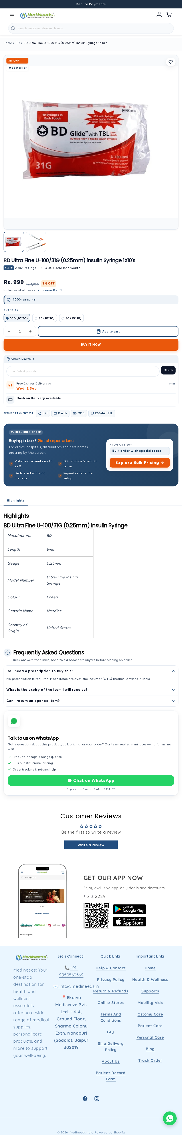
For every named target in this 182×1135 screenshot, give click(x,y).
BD (18, 43)
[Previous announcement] (9, 4)
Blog (150, 1048)
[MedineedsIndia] (37, 15)
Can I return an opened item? (33, 701)
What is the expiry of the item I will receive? (47, 690)
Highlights (15, 500)
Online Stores (111, 1002)
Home (8, 43)
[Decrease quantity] (9, 331)
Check (168, 370)
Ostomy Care (150, 1014)
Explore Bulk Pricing (137, 462)
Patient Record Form (110, 1075)
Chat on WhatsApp (94, 780)
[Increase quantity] (30, 331)
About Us (111, 1061)
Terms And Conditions (111, 1017)
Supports (150, 991)
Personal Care (150, 1037)
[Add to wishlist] (171, 62)
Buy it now (91, 344)
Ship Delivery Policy (111, 1046)
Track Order (150, 1060)
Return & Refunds (110, 991)
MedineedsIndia (82, 1132)
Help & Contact (111, 968)
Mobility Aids (150, 1002)
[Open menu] (12, 15)
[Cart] (169, 15)
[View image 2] (36, 242)
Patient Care (150, 1025)
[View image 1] (14, 242)
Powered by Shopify (110, 1132)
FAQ (111, 1031)
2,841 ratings (25, 268)
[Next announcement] (173, 4)
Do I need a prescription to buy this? (39, 671)
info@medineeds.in (78, 986)
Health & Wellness (150, 979)
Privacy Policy (110, 979)
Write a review (91, 845)
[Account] (159, 15)
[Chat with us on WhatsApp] (170, 1118)
